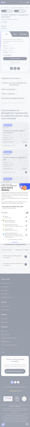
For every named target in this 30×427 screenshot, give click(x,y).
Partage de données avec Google (9, 208)
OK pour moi (15, 242)
